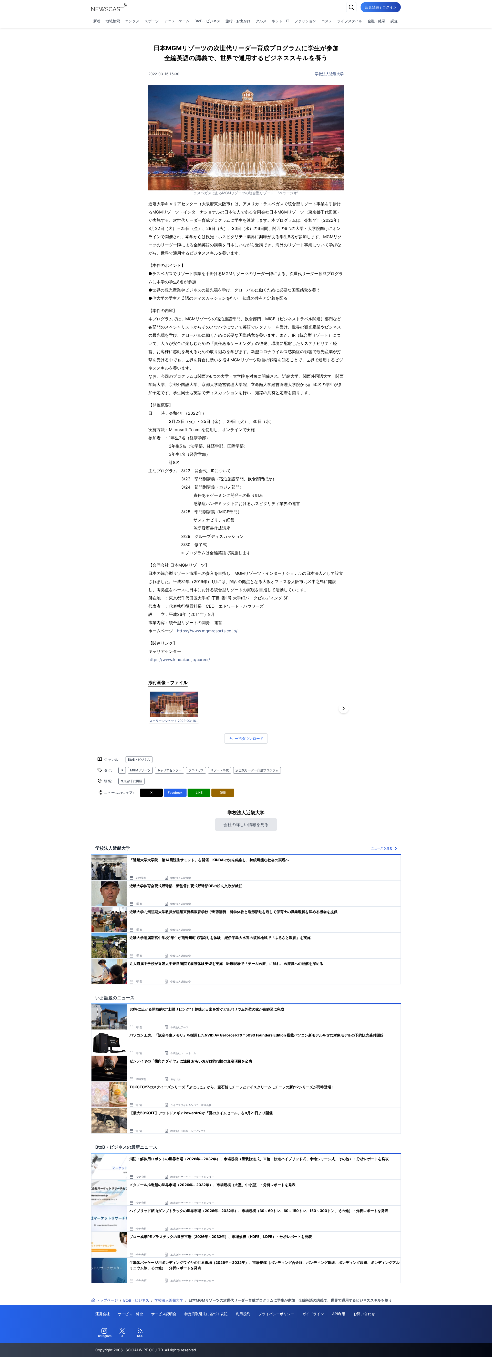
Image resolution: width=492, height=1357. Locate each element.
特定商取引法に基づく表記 (206, 1314)
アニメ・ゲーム (176, 21)
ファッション (305, 21)
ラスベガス (196, 770)
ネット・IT (280, 21)
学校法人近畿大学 (329, 74)
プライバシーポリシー (276, 1314)
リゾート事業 (219, 770)
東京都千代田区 (131, 781)
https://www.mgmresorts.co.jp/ (207, 630)
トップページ (107, 1300)
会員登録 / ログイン (381, 7)
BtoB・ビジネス (207, 21)
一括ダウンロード (249, 738)
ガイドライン (313, 1314)
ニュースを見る (382, 848)
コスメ (326, 21)
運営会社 (102, 1314)
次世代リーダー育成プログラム (257, 770)
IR (122, 770)
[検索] (351, 7)
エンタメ (132, 21)
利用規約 (243, 1314)
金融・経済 (376, 21)
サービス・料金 (130, 1314)
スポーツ (152, 21)
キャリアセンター (169, 770)
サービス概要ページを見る (453, 1346)
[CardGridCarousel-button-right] (344, 708)
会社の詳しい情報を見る (246, 824)
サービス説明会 (163, 1314)
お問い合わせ (364, 1314)
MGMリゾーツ (140, 770)
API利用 (338, 1314)
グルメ (261, 21)
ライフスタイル (349, 21)
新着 (96, 21)
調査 (394, 21)
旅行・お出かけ (238, 21)
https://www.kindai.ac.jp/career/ (179, 659)
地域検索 (113, 21)
